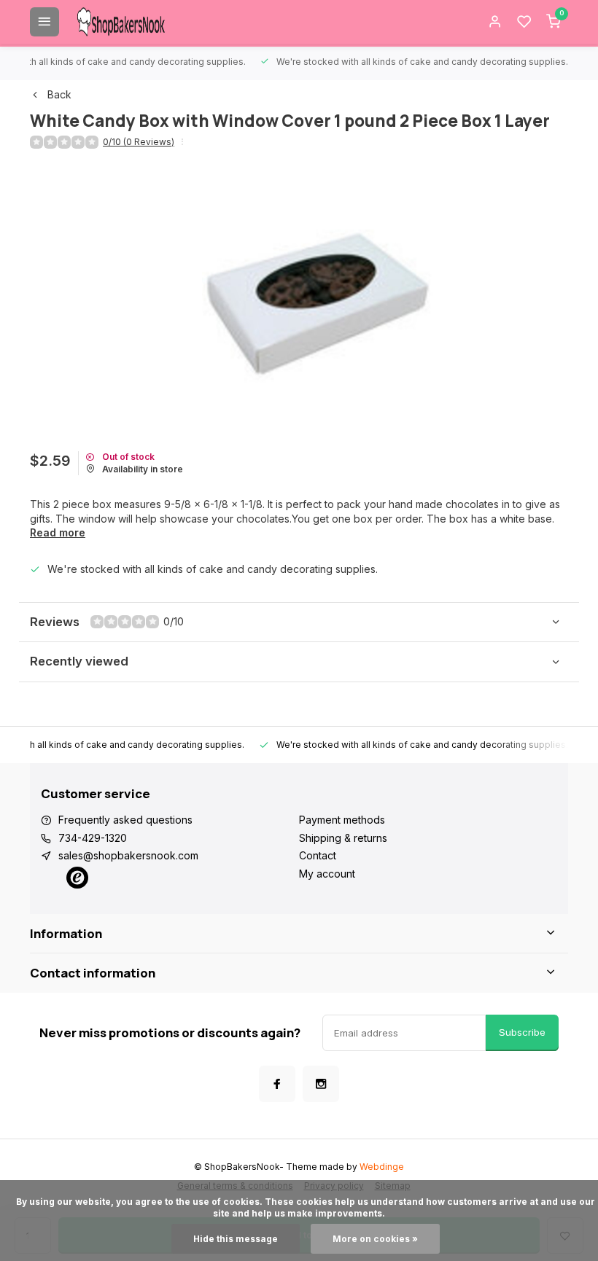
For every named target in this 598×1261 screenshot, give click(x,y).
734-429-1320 (92, 838)
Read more (57, 532)
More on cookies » (375, 1238)
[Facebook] (277, 1084)
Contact (317, 855)
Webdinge (382, 1166)
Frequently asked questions (125, 819)
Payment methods (342, 819)
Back (59, 94)
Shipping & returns (343, 838)
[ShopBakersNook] (121, 22)
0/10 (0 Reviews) (138, 141)
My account (327, 873)
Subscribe (522, 1032)
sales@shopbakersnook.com (128, 855)
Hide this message (235, 1238)
